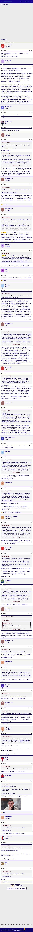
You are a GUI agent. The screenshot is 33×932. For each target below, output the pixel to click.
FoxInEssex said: (5, 825)
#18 (31, 553)
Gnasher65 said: (5, 142)
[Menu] (2, 1)
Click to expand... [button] (16, 165)
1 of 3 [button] (12, 885)
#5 (31, 139)
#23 (31, 690)
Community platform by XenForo (13, 930)
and (12, 512)
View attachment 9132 (7, 830)
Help (18, 929)
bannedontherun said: (7, 616)
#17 (31, 522)
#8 (31, 250)
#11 (31, 329)
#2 (31, 66)
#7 (31, 214)
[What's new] (31, 1)
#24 (31, 708)
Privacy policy (12, 929)
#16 (31, 488)
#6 (31, 184)
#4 (31, 127)
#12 (31, 373)
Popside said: (5, 332)
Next (17, 885)
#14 (31, 443)
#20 (31, 613)
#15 (31, 457)
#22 (31, 667)
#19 (31, 586)
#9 (31, 275)
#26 (31, 763)
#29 (31, 842)
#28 (31, 822)
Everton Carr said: (6, 253)
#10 (31, 290)
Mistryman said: (7, 623)
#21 (31, 646)
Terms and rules (4, 929)
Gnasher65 (4, 42)
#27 (31, 781)
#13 (31, 407)
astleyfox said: (5, 620)
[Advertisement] (16, 22)
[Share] (30, 51)
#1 (31, 50)
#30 (31, 868)
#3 (31, 112)
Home (21, 929)
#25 (31, 733)
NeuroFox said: (5, 153)
